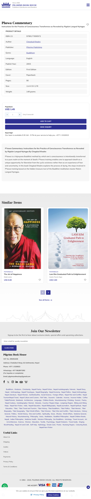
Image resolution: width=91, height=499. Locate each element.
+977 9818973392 (18, 370)
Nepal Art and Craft (22, 425)
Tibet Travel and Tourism (27, 408)
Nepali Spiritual (75, 406)
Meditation (48, 416)
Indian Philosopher (16, 419)
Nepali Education (34, 406)
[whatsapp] (4, 487)
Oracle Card (51, 425)
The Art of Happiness (13, 274)
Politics (13, 414)
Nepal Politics (66, 392)
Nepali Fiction (47, 389)
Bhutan (59, 414)
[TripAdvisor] (21, 381)
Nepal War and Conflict (73, 395)
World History (23, 414)
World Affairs (67, 414)
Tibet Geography (19, 411)
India (25, 406)
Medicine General (80, 414)
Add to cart (45, 121)
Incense (66, 398)
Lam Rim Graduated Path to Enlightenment (67, 274)
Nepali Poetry (36, 389)
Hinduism (17, 389)
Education (35, 422)
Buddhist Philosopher (61, 416)
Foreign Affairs (58, 395)
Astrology (68, 419)
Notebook (19, 400)
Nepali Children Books (78, 416)
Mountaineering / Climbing (64, 400)
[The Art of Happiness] (23, 238)
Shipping (6, 442)
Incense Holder (76, 398)
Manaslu (38, 403)
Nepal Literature (10, 395)
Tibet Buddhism (53, 408)
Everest (77, 400)
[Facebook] (4, 381)
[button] (48, 292)
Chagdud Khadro (33, 42)
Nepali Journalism (63, 406)
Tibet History (42, 408)
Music (53, 414)
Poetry (84, 400)
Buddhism (30, 53)
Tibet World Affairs (33, 411)
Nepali (7, 419)
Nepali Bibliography (48, 406)
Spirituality (46, 414)
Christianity (26, 389)
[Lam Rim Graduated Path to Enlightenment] (68, 238)
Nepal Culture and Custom (29, 398)
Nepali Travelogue (27, 392)
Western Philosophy (45, 419)
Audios (5, 447)
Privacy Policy (8, 462)
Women (28, 422)
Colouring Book (81, 425)
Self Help (33, 425)
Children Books (48, 400)
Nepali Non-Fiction (45, 427)
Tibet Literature (75, 411)
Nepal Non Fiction (16, 406)
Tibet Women (46, 411)
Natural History (11, 416)
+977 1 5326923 (14, 367)
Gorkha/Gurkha (34, 395)
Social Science (46, 395)
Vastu (41, 416)
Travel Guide (73, 422)
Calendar (59, 398)
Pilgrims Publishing (34, 47)
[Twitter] (8, 381)
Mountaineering (23, 416)
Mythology (41, 425)
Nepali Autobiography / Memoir (64, 389)
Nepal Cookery (10, 403)
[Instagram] (13, 381)
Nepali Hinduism (61, 422)
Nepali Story (81, 389)
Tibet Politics (65, 408)
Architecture (28, 400)
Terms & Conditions (10, 467)
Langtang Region (66, 403)
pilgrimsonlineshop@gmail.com (19, 376)
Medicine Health (30, 419)
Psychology (50, 422)
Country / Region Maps (51, 403)
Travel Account (78, 419)
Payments (6, 457)
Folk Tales (43, 398)
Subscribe (9, 348)
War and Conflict (35, 414)
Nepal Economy (54, 392)
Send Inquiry (45, 127)
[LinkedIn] (17, 381)
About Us (6, 437)
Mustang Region (68, 425)
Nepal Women (23, 395)
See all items (44, 300)
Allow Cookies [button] (53, 495)
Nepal (7, 392)
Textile (42, 422)
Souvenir (51, 398)
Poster (59, 425)
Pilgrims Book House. (42, 480)
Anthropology (15, 392)
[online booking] (50, 485)
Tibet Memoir (76, 408)
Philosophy (34, 416)
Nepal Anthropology (79, 392)
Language (38, 400)
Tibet (15, 408)
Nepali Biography (42, 392)
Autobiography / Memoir (25, 403)
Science (21, 422)
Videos (5, 452)
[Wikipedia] (26, 381)
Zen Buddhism (58, 419)
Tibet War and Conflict (60, 411)
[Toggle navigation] (87, 5)
